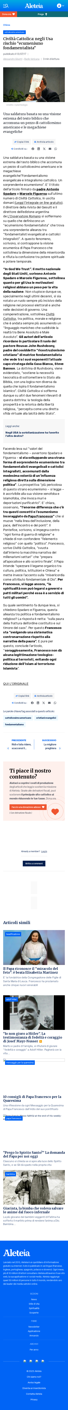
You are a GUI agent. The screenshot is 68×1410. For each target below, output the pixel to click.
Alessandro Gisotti (12, 59)
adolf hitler (11, 999)
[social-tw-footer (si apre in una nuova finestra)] (37, 1361)
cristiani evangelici (46, 717)
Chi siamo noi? (34, 1376)
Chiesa (6, 24)
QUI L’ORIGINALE (15, 684)
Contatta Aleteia (34, 1393)
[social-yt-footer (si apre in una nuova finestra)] (25, 1361)
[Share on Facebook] (33, 149)
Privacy (34, 1399)
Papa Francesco (40, 516)
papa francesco (13, 1118)
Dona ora (6, 14)
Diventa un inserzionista (34, 1388)
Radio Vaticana (32, 59)
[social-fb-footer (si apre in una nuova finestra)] (31, 1361)
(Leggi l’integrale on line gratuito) (38, 203)
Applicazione (34, 1331)
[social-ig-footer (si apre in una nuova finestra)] (43, 1361)
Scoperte (34, 1312)
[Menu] (12, 6)
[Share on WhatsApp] (55, 149)
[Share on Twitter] (44, 149)
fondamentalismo (14, 724)
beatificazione (13, 934)
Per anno (34, 1349)
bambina (10, 1174)
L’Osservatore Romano (24, 216)
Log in (44, 851)
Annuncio (34, 1335)
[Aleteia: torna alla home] (34, 5)
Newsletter (34, 1326)
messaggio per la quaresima (20, 1062)
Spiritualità (34, 1308)
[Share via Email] (50, 149)
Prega (41, 14)
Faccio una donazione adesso (26, 807)
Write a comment (34, 863)
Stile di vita (34, 1303)
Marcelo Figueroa (33, 193)
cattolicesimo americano (18, 717)
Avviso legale (34, 1382)
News (34, 1299)
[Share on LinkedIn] (38, 149)
